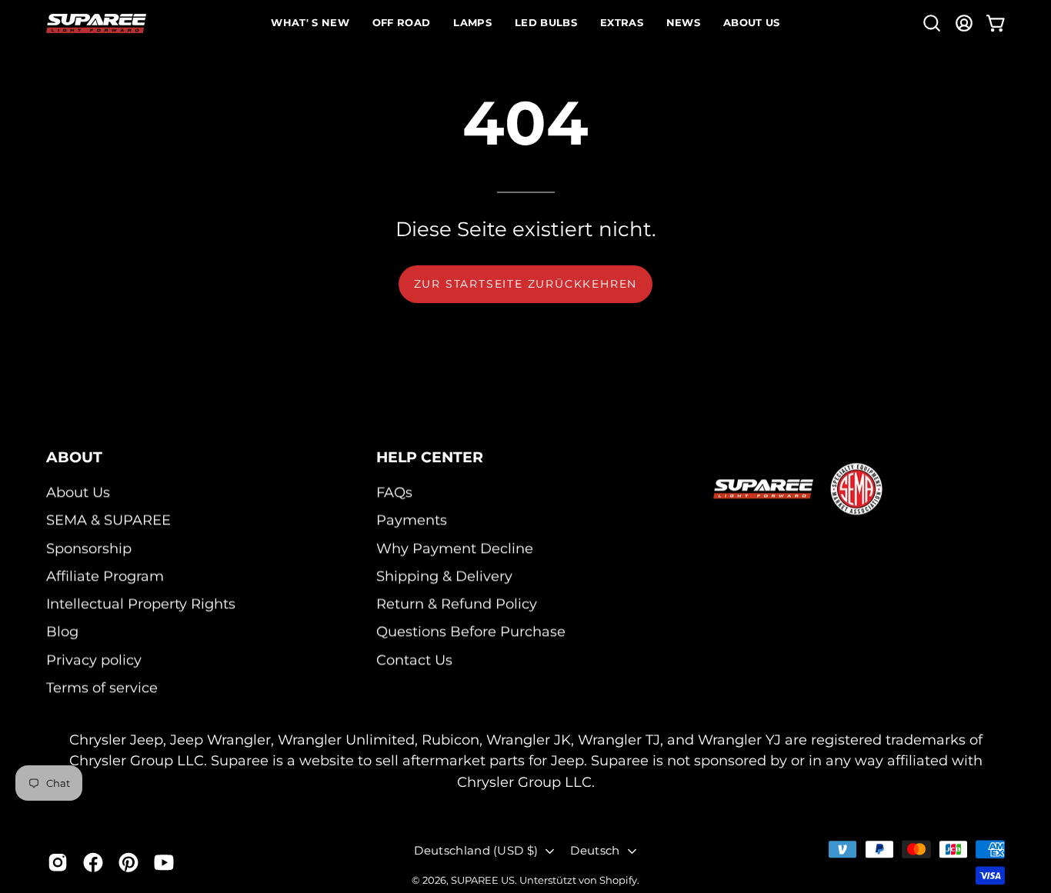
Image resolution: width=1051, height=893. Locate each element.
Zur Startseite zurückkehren (526, 284)
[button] (932, 23)
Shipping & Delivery (444, 576)
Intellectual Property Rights (140, 604)
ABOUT (74, 457)
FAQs (394, 492)
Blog (62, 632)
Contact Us (414, 659)
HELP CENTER (429, 457)
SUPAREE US (483, 880)
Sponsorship (89, 548)
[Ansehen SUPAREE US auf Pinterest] (128, 862)
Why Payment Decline (454, 548)
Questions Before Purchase (471, 632)
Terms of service (102, 687)
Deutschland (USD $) (476, 850)
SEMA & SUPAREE (108, 520)
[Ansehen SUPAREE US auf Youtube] (163, 862)
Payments (411, 520)
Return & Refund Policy (456, 604)
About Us (78, 492)
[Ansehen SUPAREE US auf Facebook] (93, 862)
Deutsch (594, 850)
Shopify (618, 880)
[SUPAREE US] (96, 23)
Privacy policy (94, 659)
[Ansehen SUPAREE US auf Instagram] (57, 862)
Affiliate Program (105, 576)
